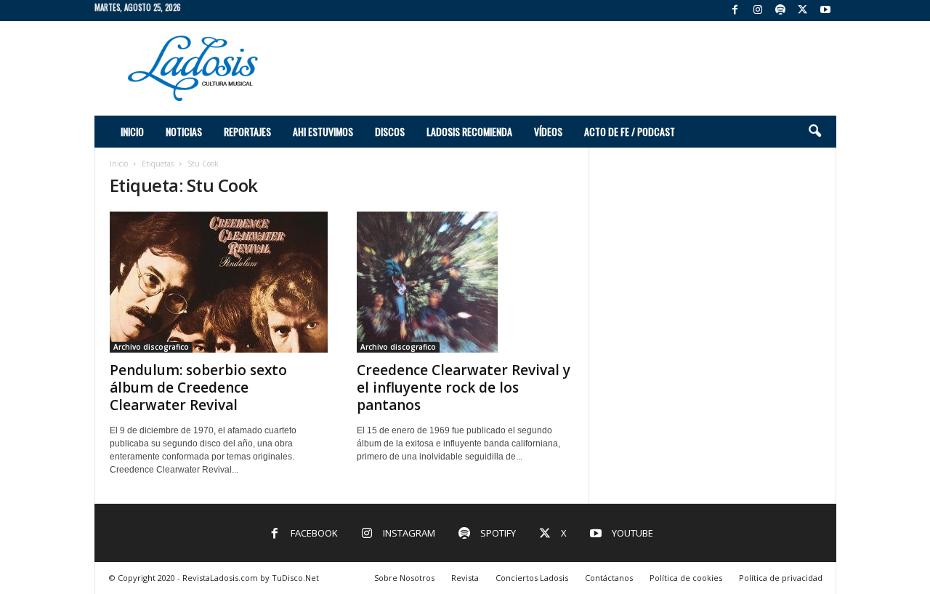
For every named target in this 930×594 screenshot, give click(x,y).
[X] (803, 10)
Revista (465, 577)
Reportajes (247, 131)
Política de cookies (686, 577)
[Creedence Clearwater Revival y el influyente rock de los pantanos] (466, 282)
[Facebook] (735, 10)
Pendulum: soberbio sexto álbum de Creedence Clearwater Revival (198, 387)
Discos (390, 131)
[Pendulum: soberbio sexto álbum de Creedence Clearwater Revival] (219, 282)
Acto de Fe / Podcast (629, 131)
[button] (814, 132)
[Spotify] (780, 10)
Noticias (184, 131)
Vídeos (548, 131)
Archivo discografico (151, 347)
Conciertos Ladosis (532, 577)
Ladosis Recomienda (469, 131)
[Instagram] (758, 10)
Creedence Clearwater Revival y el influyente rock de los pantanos (463, 387)
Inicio (132, 131)
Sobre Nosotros (404, 577)
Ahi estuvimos (323, 131)
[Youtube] (825, 10)
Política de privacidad (780, 577)
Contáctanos (609, 577)
